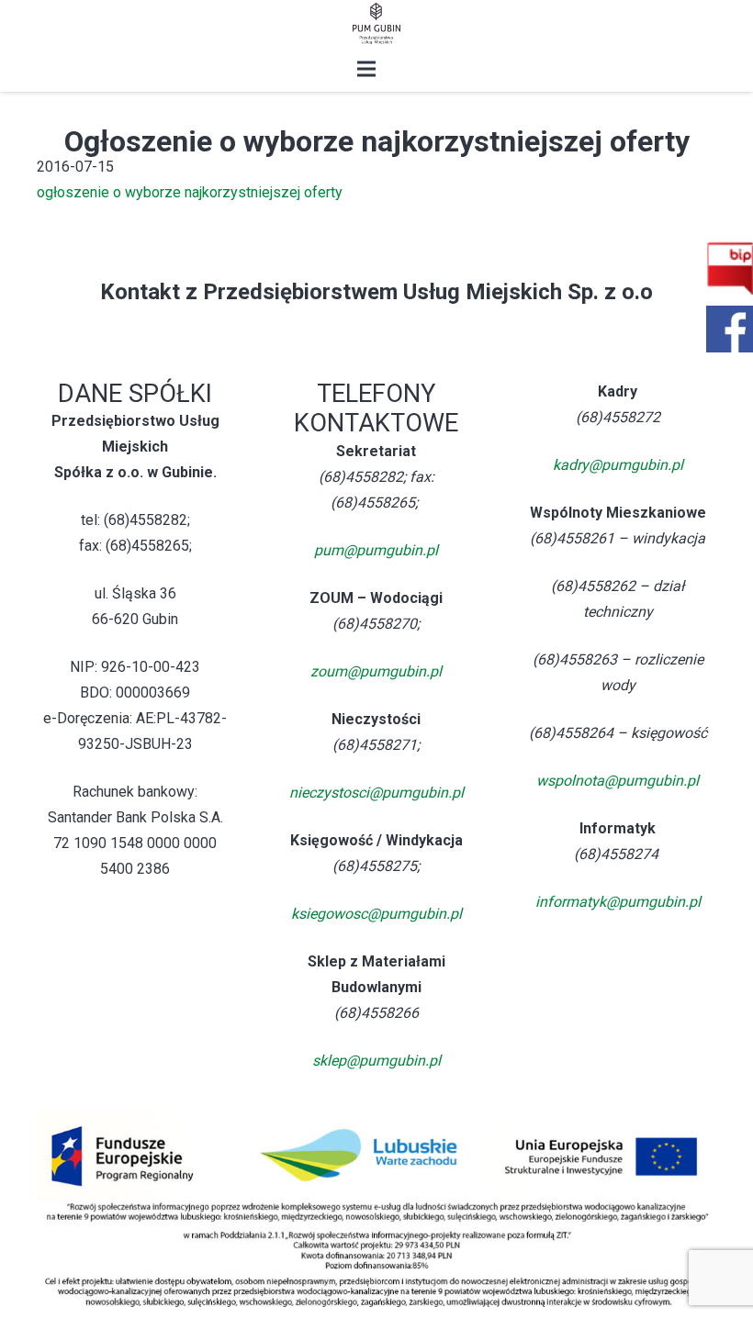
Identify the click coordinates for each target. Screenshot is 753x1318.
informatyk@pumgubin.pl (618, 901)
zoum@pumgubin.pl (376, 671)
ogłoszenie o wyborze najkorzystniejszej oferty (190, 192)
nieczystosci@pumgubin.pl (376, 792)
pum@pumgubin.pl (376, 550)
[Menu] (366, 69)
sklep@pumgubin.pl (376, 1060)
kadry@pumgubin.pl (618, 465)
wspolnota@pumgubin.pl (617, 780)
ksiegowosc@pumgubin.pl (376, 913)
